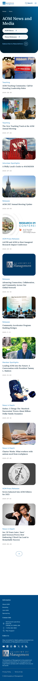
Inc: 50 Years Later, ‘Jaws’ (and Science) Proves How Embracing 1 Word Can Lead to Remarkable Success (15, 536)
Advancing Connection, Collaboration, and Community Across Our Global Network (18, 285)
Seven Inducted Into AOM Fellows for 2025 (17, 493)
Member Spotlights (10, 362)
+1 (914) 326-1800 (11, 628)
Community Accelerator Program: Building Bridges (16, 326)
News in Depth (8, 405)
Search (30, 3)
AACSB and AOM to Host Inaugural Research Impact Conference (17, 243)
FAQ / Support (10, 630)
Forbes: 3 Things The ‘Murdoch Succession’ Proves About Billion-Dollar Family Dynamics (16, 411)
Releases (6, 201)
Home (4, 11)
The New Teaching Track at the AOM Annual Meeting (18, 127)
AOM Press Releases (10, 239)
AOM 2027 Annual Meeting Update (17, 204)
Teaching (6, 82)
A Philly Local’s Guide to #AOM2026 (18, 166)
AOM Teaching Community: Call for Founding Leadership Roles (17, 87)
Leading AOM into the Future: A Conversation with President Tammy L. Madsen (18, 368)
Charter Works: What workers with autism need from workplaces (17, 452)
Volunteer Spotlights (11, 163)
